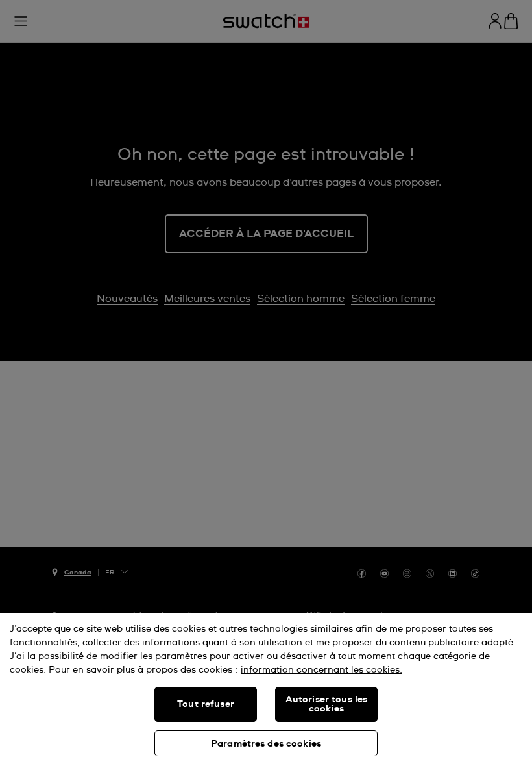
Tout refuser (205, 704)
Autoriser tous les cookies (326, 704)
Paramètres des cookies (266, 743)
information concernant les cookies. (321, 669)
